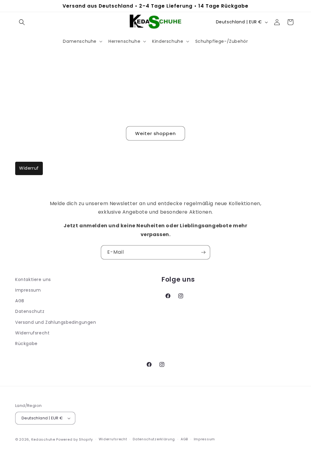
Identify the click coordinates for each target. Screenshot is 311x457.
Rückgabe (26, 343)
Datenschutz (30, 311)
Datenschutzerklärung (154, 439)
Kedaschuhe (43, 439)
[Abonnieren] (203, 252)
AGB (19, 301)
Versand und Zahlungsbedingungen (55, 322)
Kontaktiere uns (33, 279)
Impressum (28, 290)
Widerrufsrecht (32, 333)
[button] (22, 22)
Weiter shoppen (155, 133)
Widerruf (29, 168)
